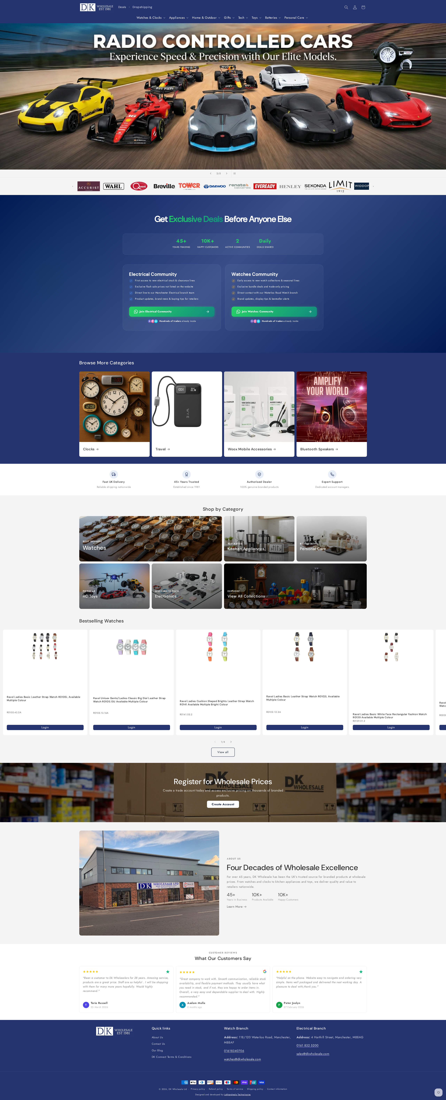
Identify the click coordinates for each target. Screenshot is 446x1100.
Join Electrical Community (156, 311)
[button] (150, 17)
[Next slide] (226, 173)
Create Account (223, 804)
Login (45, 727)
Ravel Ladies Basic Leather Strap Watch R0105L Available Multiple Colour (43, 698)
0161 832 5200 (308, 1045)
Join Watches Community (257, 311)
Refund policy (216, 1089)
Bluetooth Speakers (317, 449)
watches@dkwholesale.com (242, 1059)
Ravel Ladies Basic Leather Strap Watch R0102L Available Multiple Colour (303, 698)
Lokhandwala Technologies (237, 1094)
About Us (157, 1037)
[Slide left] (215, 742)
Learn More (235, 906)
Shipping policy (255, 1089)
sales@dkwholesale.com (313, 1054)
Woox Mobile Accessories (250, 449)
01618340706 (234, 1051)
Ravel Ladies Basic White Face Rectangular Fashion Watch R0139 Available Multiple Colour (390, 715)
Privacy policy (198, 1089)
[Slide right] (231, 742)
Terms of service (235, 1089)
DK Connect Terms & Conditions (171, 1057)
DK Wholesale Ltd (178, 1089)
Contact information (277, 1089)
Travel (161, 449)
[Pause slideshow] (235, 173)
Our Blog (157, 1050)
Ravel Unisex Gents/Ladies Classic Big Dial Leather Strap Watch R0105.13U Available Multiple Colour (129, 700)
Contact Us (158, 1044)
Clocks (89, 449)
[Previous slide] (210, 173)
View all (223, 752)
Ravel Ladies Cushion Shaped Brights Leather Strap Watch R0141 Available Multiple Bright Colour (217, 703)
